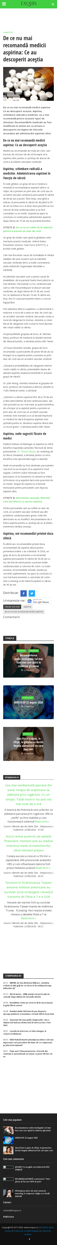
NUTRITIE (21, 651)
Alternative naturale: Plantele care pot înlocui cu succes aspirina (26, 499)
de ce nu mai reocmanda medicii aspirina (24, 611)
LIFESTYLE (28, 734)
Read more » (42, 821)
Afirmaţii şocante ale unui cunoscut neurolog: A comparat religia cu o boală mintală (32, 1193)
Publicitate (8, 1216)
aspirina (27, 606)
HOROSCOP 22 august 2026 (28, 702)
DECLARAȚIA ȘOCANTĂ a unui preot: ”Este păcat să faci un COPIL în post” (32, 1180)
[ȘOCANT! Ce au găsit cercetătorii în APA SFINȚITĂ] (8, 1170)
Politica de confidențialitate (26, 1231)
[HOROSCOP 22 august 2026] (8, 1140)
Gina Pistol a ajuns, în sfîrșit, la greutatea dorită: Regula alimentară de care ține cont (28, 744)
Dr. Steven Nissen (26, 451)
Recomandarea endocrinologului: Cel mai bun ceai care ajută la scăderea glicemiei (28, 661)
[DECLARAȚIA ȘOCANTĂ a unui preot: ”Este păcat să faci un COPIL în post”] (8, 1182)
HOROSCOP (28, 698)
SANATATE (8, 32)
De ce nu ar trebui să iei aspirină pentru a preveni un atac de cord (27, 229)
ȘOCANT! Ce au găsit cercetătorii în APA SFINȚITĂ (32, 1168)
